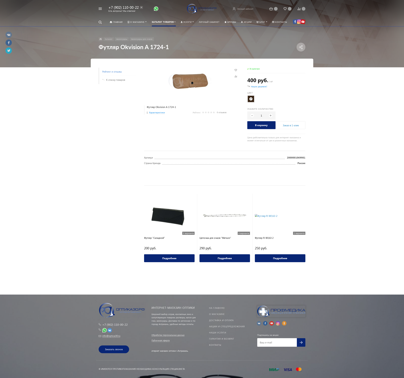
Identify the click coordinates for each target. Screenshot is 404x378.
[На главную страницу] (202, 8)
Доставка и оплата (221, 320)
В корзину (261, 125)
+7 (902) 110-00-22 (123, 7)
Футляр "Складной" (154, 237)
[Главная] (101, 39)
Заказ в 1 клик (291, 125)
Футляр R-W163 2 (264, 237)
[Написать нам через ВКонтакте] (109, 330)
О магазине (217, 314)
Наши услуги (217, 332)
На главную (217, 307)
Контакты (215, 344)
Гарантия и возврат (221, 338)
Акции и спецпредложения (227, 326)
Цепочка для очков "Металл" (215, 237)
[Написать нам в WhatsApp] (156, 8)
